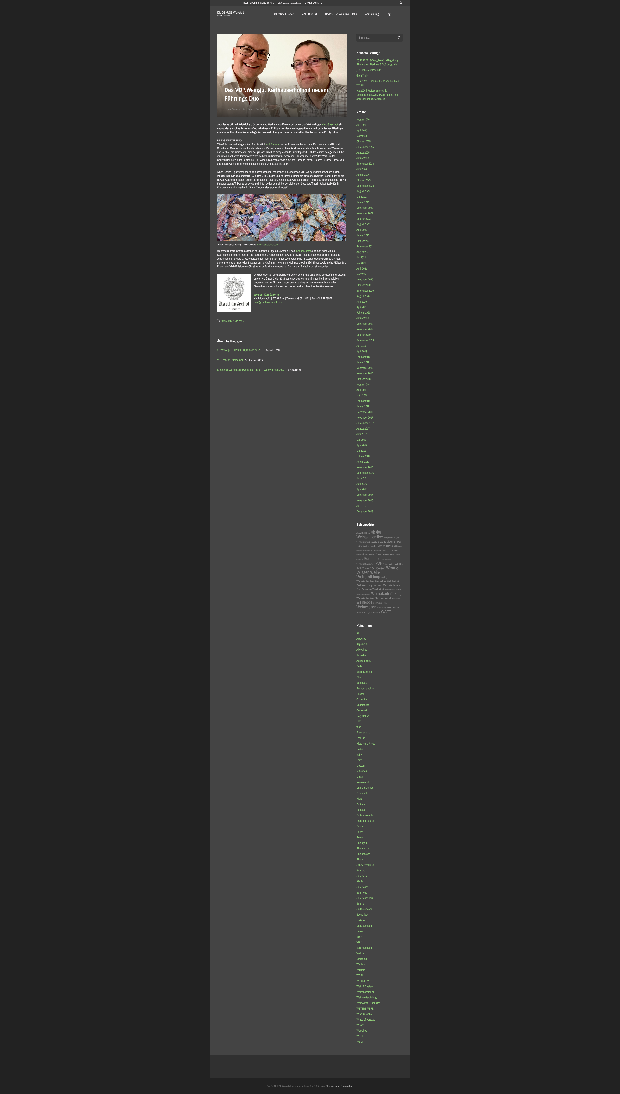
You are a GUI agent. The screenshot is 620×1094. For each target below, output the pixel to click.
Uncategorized (364, 926)
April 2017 (361, 445)
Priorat (384, 550)
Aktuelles (361, 639)
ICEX (359, 754)
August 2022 (363, 224)
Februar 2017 (363, 456)
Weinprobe (364, 602)
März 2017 (361, 451)
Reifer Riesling (392, 550)
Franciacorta (363, 732)
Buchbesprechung (365, 688)
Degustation (362, 716)
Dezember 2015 (364, 495)
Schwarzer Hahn (365, 865)
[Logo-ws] (230, 14)
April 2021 (361, 268)
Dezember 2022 (364, 208)
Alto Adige (361, 650)
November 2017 (364, 417)
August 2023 (363, 191)
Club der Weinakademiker (369, 534)
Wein (241, 321)
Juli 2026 (361, 125)
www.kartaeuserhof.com (267, 244)
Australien (363, 532)
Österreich (361, 793)
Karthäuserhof (330, 124)
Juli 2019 (361, 346)
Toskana (360, 920)
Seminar (360, 870)
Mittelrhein (361, 771)
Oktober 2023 (363, 180)
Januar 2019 (362, 362)
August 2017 (363, 428)
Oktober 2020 (363, 285)
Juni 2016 (361, 484)
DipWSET (392, 541)
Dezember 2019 (364, 324)
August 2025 (363, 152)
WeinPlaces (395, 598)
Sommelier (373, 558)
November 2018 (364, 373)
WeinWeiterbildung (380, 602)
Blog (358, 677)
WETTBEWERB (365, 1008)
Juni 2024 (361, 169)
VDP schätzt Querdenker (230, 360)
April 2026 (361, 130)
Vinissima (361, 959)
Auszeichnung (363, 661)
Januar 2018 (362, 406)
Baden (359, 666)
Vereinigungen (364, 948)
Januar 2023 (362, 202)
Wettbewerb (381, 607)
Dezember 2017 (364, 412)
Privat (359, 832)
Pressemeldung (376, 550)
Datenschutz (347, 1086)
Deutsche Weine (378, 541)
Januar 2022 (362, 235)
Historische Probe (368, 546)
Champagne (362, 705)
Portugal (360, 804)
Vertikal (360, 953)
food (358, 727)
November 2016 (364, 467)
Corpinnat (361, 710)
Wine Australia (364, 1014)
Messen (360, 765)
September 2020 (365, 291)
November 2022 (364, 213)
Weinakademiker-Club (363, 594)
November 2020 (364, 279)
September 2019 (365, 340)
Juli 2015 (361, 506)
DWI (358, 721)
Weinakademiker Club (367, 598)
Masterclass (391, 546)
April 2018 (361, 390)
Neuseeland (362, 782)
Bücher (360, 694)
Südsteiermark (364, 909)
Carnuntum (362, 699)
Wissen (360, 1025)
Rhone (359, 859)
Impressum (333, 1086)
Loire (359, 760)
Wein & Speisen (375, 568)
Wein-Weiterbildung (368, 574)
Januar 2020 (362, 318)
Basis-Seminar (364, 672)
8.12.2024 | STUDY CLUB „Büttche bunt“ (238, 350)
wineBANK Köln (393, 607)
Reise (359, 837)
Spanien (360, 904)
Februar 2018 (363, 401)
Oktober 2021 (363, 241)
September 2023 (365, 186)
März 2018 (361, 395)
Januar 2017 (362, 462)
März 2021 (361, 274)
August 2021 (363, 252)
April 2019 (361, 351)
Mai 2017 (361, 440)
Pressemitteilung (365, 821)
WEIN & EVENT (365, 981)
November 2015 (364, 500)
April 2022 (361, 230)
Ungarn (360, 931)
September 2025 (365, 147)
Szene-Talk (226, 321)
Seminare (361, 876)
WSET (386, 612)
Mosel (359, 777)
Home (359, 749)
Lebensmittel (380, 546)
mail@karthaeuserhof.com (268, 302)
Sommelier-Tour (364, 898)
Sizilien (360, 881)
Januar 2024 (362, 175)
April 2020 (361, 307)
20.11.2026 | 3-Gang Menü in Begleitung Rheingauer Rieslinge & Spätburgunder (377, 62)
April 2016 (361, 489)
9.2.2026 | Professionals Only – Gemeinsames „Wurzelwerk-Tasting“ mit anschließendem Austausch (377, 94)
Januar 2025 (362, 158)
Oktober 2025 (363, 141)
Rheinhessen (369, 554)
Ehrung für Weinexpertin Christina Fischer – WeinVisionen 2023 (250, 370)
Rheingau (359, 554)
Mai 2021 (361, 263)
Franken (360, 738)
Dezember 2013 (364, 511)
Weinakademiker (365, 992)
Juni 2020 (361, 302)
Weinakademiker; (386, 593)
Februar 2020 (363, 313)
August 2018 (363, 384)
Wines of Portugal (363, 612)
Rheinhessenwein (385, 554)
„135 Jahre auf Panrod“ (368, 70)
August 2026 (363, 119)
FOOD (359, 546)
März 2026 (361, 136)
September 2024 (365, 163)
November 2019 (364, 329)
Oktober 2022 (363, 219)
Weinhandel (385, 598)
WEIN (359, 975)
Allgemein (361, 644)
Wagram (360, 970)
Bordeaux (361, 683)
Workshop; (375, 612)
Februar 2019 (363, 357)
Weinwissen (366, 607)
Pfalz (359, 799)
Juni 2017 (361, 434)
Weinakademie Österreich (393, 589)
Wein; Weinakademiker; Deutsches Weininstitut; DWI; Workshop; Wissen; (378, 581)
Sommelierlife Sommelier (365, 563)
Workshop (361, 1030)
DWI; (399, 541)
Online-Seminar (364, 788)
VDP (235, 321)
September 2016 (365, 473)
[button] (401, 2)
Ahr (357, 533)
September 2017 (365, 423)
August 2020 (363, 296)
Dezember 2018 (364, 368)
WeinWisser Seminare (368, 1003)
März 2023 (361, 197)
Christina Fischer (255, 109)
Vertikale (385, 564)
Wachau (360, 964)
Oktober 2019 (363, 335)
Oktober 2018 (363, 379)
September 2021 (365, 246)
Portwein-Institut (365, 815)
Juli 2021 (361, 257)
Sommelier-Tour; (387, 559)
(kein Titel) (362, 75)
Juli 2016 (361, 478)
